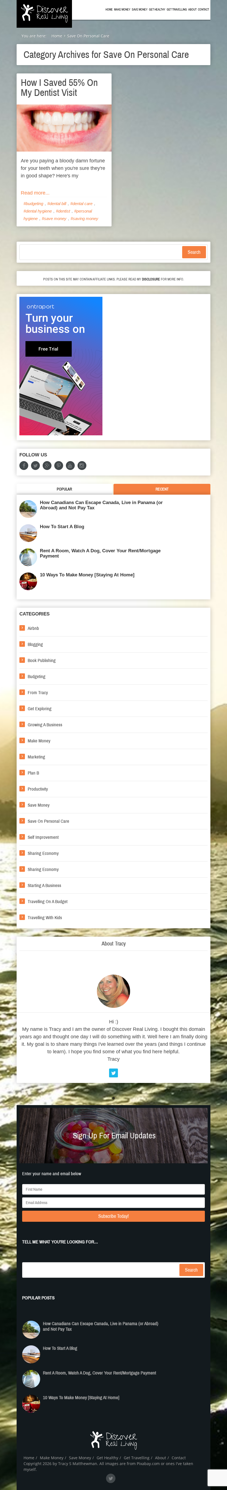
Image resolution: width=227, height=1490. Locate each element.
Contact (203, 9)
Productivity (38, 789)
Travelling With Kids (45, 917)
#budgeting (33, 203)
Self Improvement (43, 837)
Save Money (140, 9)
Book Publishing (42, 660)
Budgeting (36, 676)
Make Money (122, 9)
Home (109, 9)
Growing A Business (45, 724)
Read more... (35, 193)
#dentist (63, 211)
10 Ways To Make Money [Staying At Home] (87, 574)
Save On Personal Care (48, 821)
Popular (64, 489)
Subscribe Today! (113, 1216)
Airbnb (33, 628)
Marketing (36, 757)
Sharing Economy (43, 853)
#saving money (84, 218)
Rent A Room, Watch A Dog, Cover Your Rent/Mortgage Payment (100, 553)
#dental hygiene (38, 211)
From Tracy (38, 692)
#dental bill (56, 203)
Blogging (35, 644)
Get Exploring (39, 708)
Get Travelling (177, 9)
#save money (54, 218)
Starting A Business (44, 885)
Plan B (33, 773)
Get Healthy (157, 9)
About (192, 9)
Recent (162, 489)
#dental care (81, 203)
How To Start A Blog (62, 526)
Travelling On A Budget (48, 901)
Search (194, 252)
